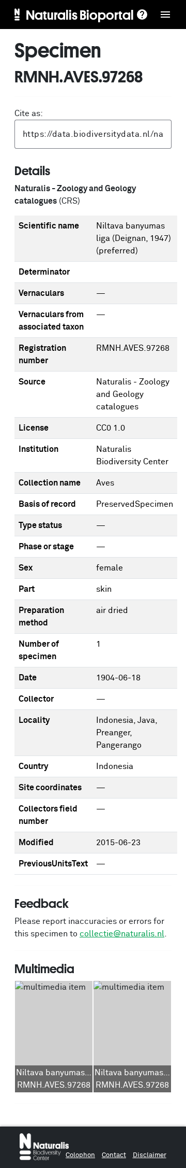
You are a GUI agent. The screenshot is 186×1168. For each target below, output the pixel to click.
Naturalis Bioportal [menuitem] (80, 14)
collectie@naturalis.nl (122, 934)
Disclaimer (149, 1155)
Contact (114, 1155)
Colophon (80, 1155)
